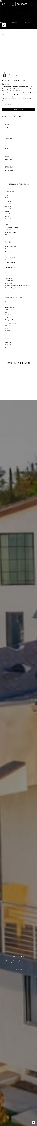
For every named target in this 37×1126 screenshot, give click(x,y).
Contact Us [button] (18, 969)
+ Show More (7, 104)
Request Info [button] (18, 109)
